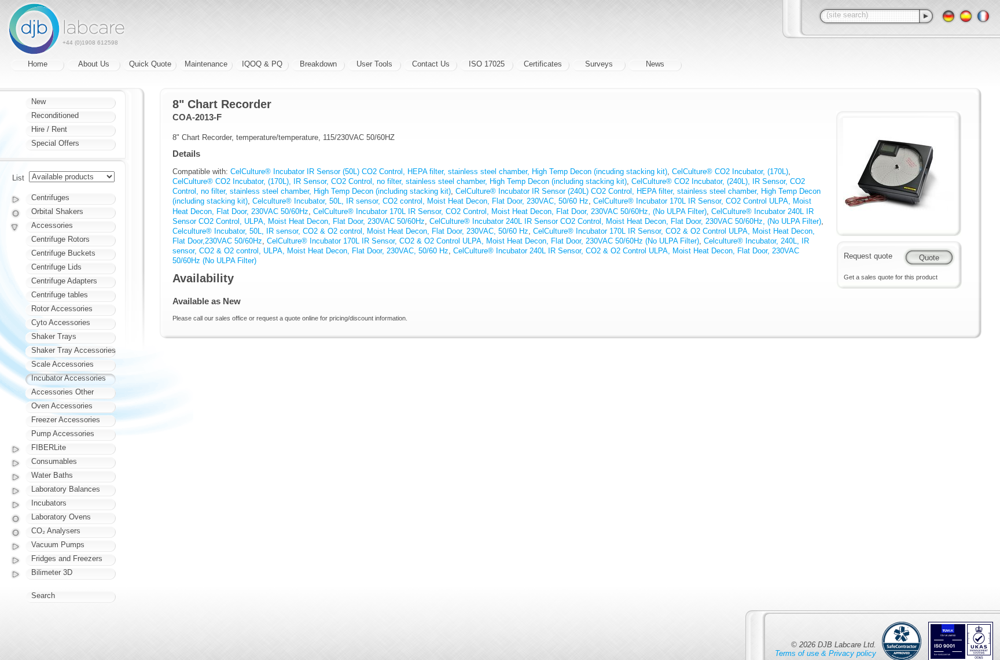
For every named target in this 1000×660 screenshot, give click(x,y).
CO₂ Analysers (55, 530)
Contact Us (431, 64)
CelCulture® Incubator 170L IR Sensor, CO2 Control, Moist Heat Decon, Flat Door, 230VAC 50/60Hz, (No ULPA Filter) (510, 211)
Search (43, 595)
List (18, 178)
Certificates (543, 64)
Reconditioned (55, 115)
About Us (93, 64)
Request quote (868, 256)
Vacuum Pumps (57, 544)
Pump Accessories (62, 433)
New (38, 101)
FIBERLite (48, 447)
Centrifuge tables (59, 294)
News (655, 64)
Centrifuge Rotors (60, 239)
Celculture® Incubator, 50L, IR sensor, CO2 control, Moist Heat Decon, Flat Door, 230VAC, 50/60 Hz (420, 201)
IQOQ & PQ (262, 64)
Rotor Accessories (62, 308)
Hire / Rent (49, 129)
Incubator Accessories (68, 378)
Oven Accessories (62, 405)
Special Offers (55, 143)
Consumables (54, 461)
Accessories (52, 225)
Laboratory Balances (65, 489)
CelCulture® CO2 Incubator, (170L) (730, 171)
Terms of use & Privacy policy (825, 653)
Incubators (49, 503)
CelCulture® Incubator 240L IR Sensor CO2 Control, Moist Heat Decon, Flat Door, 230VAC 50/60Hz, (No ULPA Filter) (625, 221)
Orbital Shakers (57, 211)
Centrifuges (50, 197)
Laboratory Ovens (61, 516)
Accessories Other (62, 392)
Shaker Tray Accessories (73, 350)
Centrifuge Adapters (64, 280)
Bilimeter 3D (51, 572)
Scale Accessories (62, 364)
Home (37, 64)
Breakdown (318, 64)
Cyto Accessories (60, 322)
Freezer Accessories (65, 419)
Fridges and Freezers (66, 558)
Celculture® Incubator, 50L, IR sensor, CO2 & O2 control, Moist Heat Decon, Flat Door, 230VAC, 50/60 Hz (350, 231)
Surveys (599, 64)
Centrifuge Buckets (63, 253)
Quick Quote (150, 64)
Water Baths (52, 475)
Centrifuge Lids (56, 267)
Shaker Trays (53, 336)
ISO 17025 (487, 64)
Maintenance (206, 64)
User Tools (374, 64)
